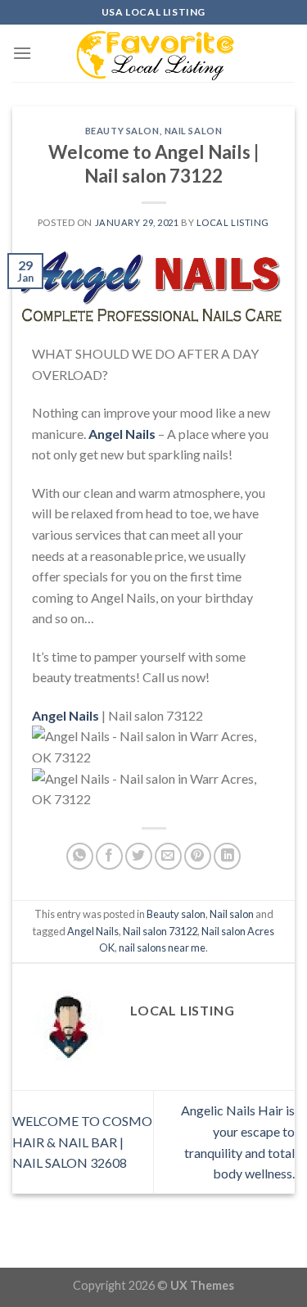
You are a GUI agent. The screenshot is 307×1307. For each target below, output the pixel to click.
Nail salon (194, 130)
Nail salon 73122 (160, 931)
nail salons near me (162, 947)
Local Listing (232, 222)
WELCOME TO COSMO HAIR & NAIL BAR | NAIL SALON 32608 (82, 1141)
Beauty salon (122, 130)
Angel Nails (93, 931)
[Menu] (22, 53)
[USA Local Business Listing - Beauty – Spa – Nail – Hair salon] (154, 53)
